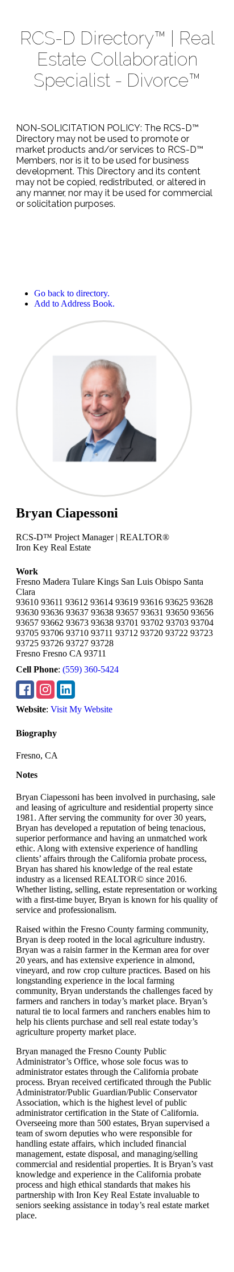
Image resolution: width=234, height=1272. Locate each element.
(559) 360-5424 (90, 669)
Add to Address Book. (74, 303)
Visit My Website (81, 709)
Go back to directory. (72, 293)
